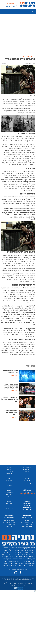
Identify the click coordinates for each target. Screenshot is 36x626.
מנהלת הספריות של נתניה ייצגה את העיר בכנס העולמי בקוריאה (11, 386)
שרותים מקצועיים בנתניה (27, 522)
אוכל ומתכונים (9, 485)
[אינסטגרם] (16, 572)
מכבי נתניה (9, 496)
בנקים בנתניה (9, 527)
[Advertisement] (18, 35)
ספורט (9, 490)
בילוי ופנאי (27, 502)
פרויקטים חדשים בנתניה (27, 483)
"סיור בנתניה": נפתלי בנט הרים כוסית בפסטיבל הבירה (9, 399)
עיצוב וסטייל (9, 480)
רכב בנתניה (27, 520)
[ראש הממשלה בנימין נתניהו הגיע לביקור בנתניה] (27, 415)
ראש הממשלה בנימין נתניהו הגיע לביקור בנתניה (11, 412)
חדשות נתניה (27, 467)
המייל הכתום (10, 3)
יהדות (9, 506)
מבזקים (27, 471)
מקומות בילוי (27, 494)
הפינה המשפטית (9, 508)
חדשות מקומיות (27, 469)
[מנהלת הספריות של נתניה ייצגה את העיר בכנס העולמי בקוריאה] (27, 389)
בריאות (9, 469)
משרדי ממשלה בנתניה (9, 524)
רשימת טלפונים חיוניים (9, 522)
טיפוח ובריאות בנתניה (27, 524)
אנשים (9, 483)
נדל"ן (27, 478)
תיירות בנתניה (27, 509)
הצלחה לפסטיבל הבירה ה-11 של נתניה (10, 372)
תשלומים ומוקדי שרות (9, 518)
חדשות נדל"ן (27, 480)
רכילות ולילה (27, 490)
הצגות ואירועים (27, 503)
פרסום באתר (19, 583)
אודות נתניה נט (29, 583)
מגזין (9, 478)
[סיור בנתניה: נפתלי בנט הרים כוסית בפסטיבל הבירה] (27, 402)
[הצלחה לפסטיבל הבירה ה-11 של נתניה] (27, 376)
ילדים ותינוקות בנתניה (27, 527)
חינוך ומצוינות (9, 474)
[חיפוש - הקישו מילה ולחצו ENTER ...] (2, 4)
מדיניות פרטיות (11, 583)
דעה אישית (9, 504)
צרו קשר (13, 585)
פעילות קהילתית (9, 471)
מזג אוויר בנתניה (10, 6)
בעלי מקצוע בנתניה (27, 518)
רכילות (27, 492)
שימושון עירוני (9, 516)
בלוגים (9, 502)
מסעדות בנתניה (27, 507)
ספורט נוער (9, 494)
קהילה (9, 467)
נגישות (18, 585)
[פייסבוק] (20, 572)
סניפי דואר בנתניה (9, 520)
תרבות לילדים (27, 505)
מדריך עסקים (27, 516)
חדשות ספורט (9, 492)
